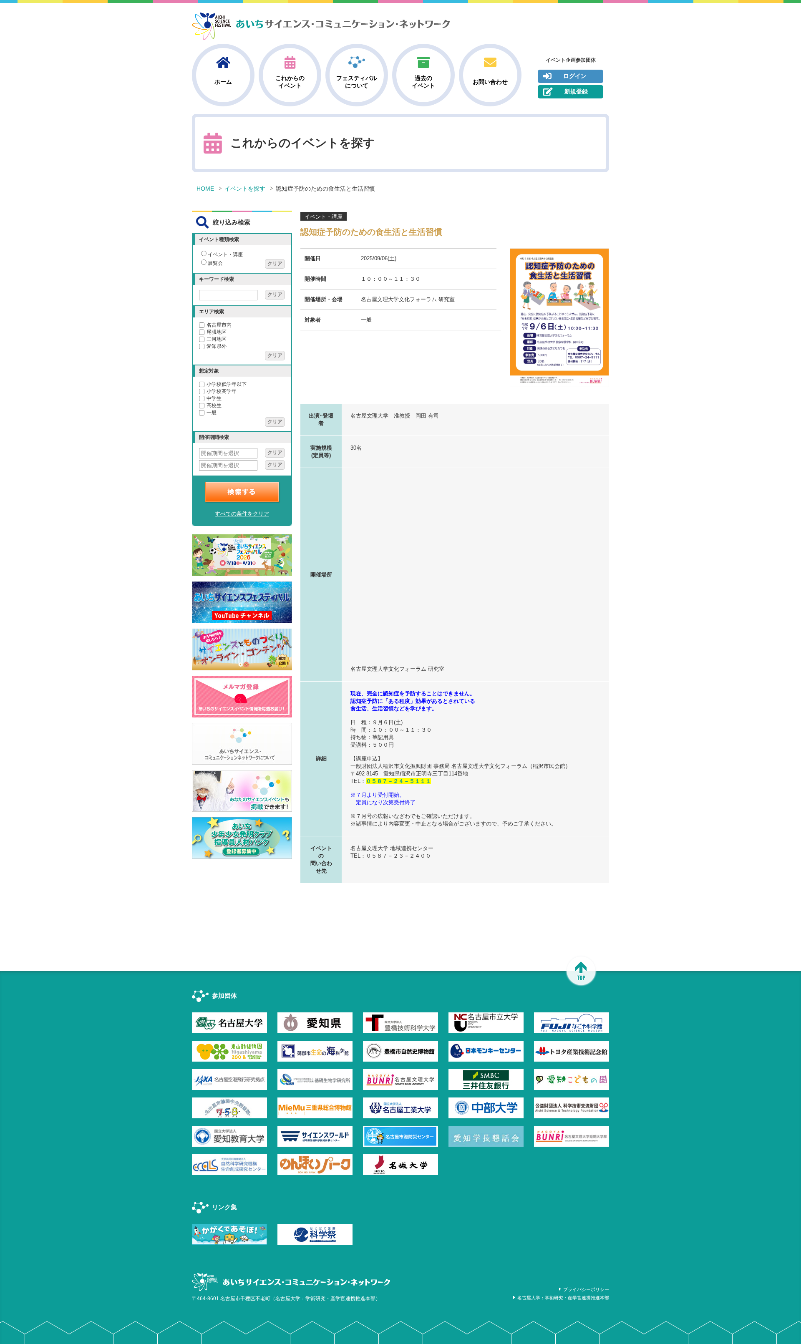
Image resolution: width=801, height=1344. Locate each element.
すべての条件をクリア (242, 514)
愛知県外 (217, 346)
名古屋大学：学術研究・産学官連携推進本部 (563, 1297)
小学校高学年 (222, 391)
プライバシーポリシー (586, 1289)
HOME (205, 188)
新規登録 (576, 91)
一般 (212, 412)
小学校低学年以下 (227, 384)
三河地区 (217, 339)
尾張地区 (217, 332)
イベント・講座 (225, 254)
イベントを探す (244, 188)
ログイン (575, 76)
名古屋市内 (219, 325)
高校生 (214, 405)
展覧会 (215, 263)
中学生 (214, 398)
